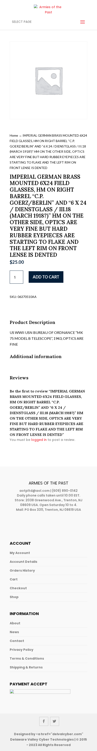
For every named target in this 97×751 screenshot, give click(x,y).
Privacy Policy (21, 649)
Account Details (23, 561)
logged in (39, 439)
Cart (14, 579)
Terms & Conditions (27, 658)
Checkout (18, 588)
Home (14, 135)
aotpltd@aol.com (34, 490)
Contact (17, 641)
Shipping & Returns (26, 667)
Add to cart (46, 276)
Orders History (22, 570)
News (14, 632)
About (15, 623)
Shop (14, 597)
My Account (20, 553)
